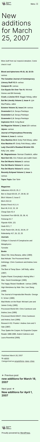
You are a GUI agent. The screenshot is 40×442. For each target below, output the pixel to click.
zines (32, 361)
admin (6, 358)
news (27, 361)
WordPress (25, 433)
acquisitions (19, 361)
